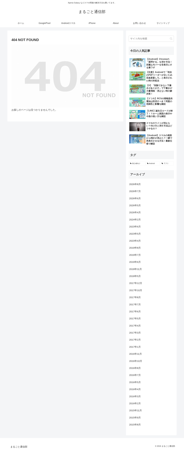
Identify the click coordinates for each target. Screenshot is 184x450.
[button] (171, 38)
